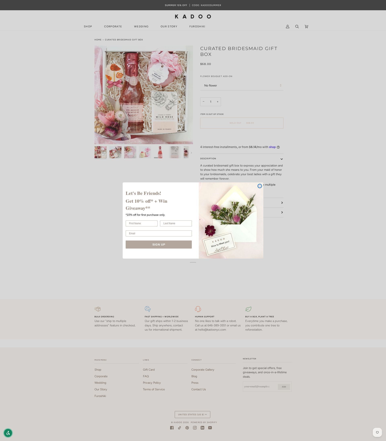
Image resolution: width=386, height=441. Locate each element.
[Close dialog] (260, 186)
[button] (8, 433)
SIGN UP (158, 244)
